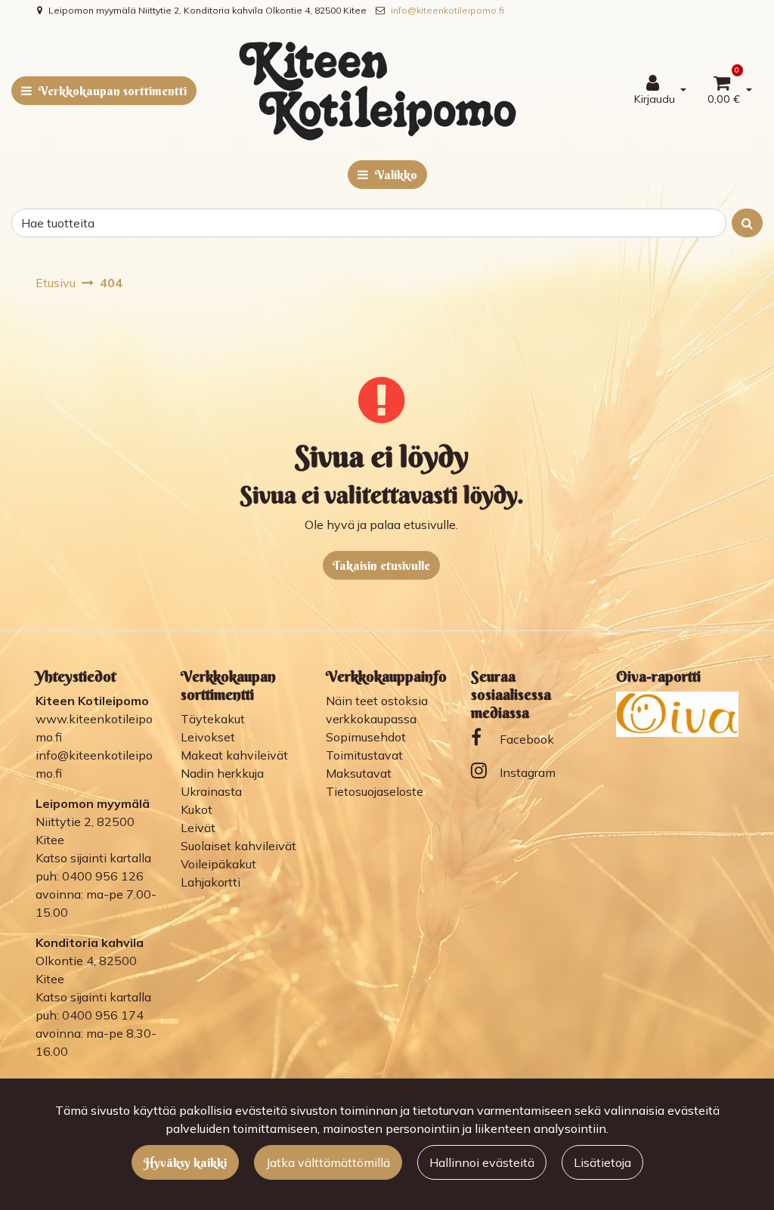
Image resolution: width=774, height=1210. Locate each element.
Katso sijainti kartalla (93, 857)
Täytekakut (213, 718)
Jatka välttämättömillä (328, 1162)
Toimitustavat (364, 755)
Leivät (198, 827)
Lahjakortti (210, 882)
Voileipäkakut (218, 863)
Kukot (196, 809)
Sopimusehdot (366, 736)
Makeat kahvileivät (234, 755)
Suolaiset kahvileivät (238, 845)
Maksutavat (359, 773)
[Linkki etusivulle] (378, 90)
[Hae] (747, 223)
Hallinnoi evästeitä (481, 1162)
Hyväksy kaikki (185, 1162)
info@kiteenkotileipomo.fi (447, 10)
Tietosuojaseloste (374, 791)
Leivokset (208, 736)
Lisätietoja (602, 1162)
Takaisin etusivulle (381, 565)
